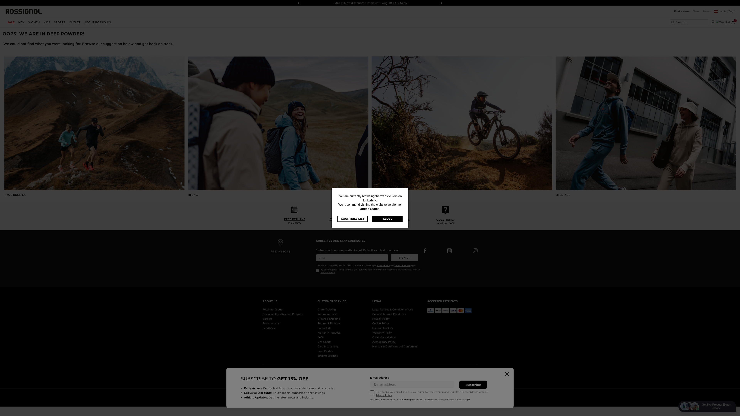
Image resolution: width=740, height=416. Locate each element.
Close (387, 219)
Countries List (352, 219)
